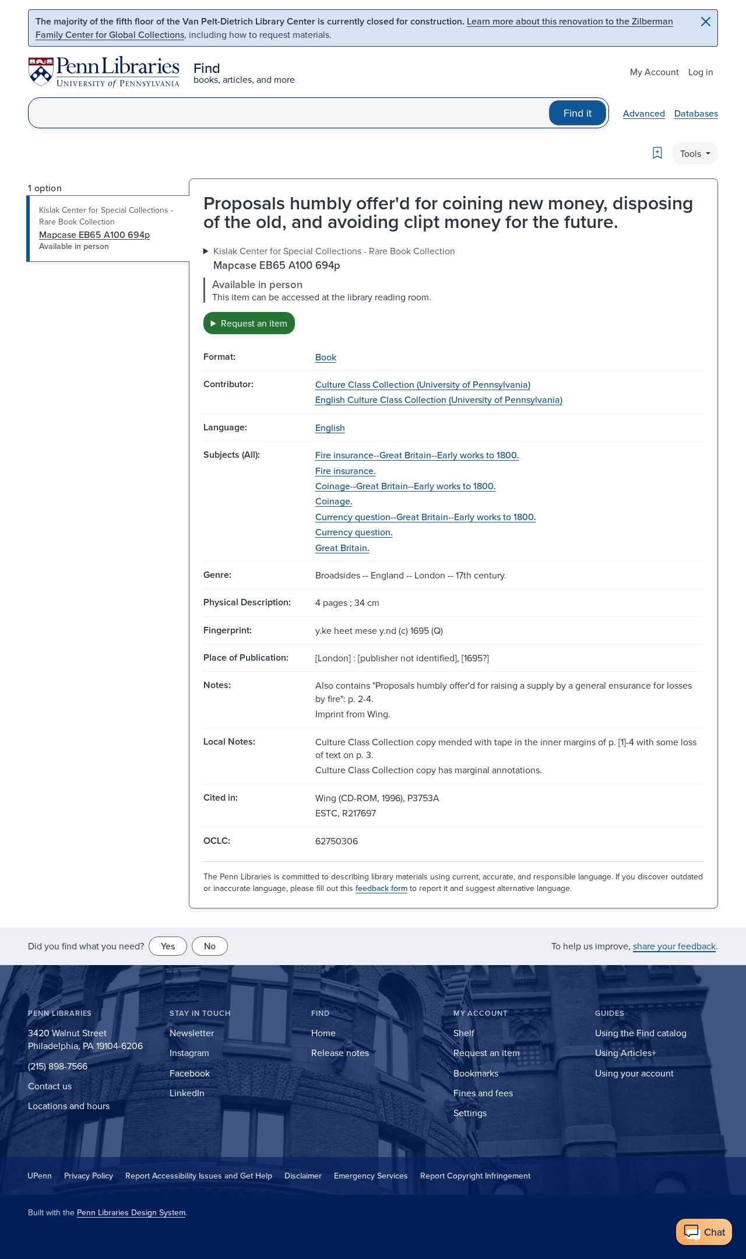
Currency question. (354, 531)
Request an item (254, 323)
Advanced (644, 113)
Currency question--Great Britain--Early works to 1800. (425, 516)
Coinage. (334, 501)
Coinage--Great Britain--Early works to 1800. (405, 485)
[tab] (108, 228)
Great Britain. (342, 547)
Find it (578, 113)
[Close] (705, 21)
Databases (696, 113)
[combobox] (288, 112)
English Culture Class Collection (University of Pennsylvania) (438, 399)
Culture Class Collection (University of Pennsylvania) (422, 384)
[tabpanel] (453, 289)
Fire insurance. (345, 470)
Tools (691, 153)
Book (325, 356)
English (330, 427)
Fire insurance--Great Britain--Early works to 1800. (417, 454)
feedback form (381, 888)
